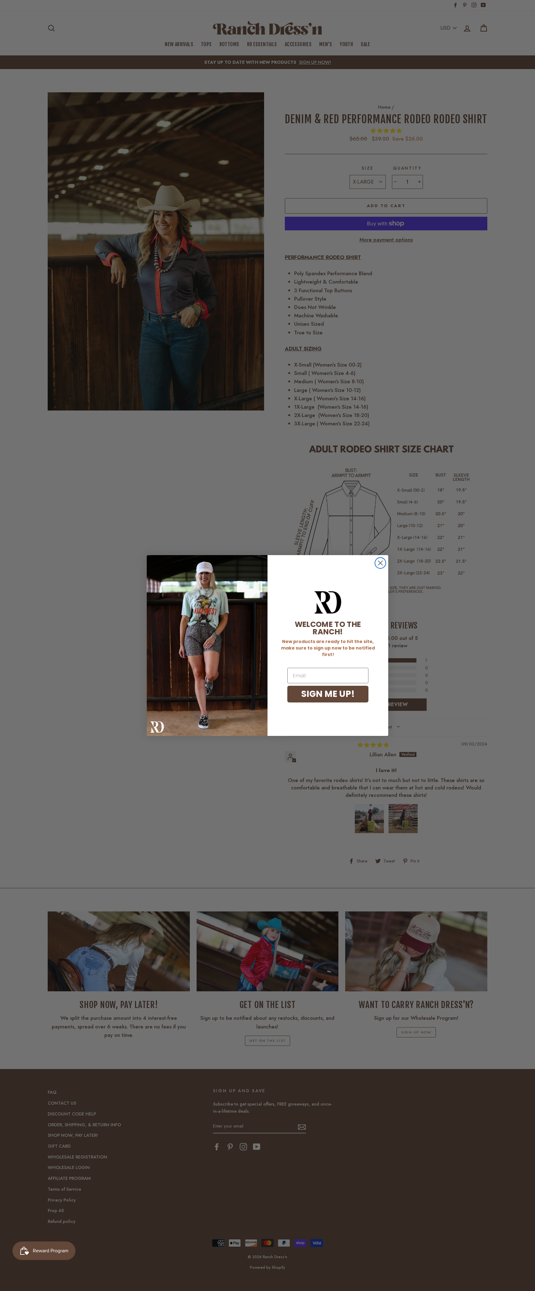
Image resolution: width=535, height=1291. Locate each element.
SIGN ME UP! (328, 694)
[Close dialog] (380, 563)
